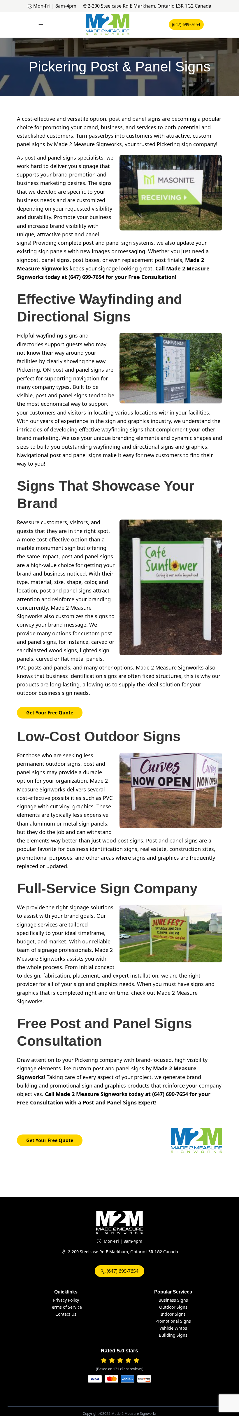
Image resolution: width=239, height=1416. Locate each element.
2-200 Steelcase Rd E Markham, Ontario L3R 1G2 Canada (149, 6)
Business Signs (173, 1300)
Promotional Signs (173, 1321)
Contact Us (65, 1314)
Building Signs (173, 1335)
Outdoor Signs (173, 1307)
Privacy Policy (66, 1300)
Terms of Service (66, 1307)
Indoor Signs (173, 1314)
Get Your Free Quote (49, 712)
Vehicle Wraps (173, 1328)
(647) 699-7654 (186, 24)
